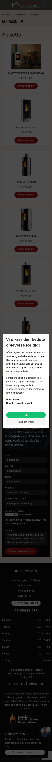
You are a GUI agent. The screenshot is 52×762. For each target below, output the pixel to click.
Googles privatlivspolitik (19, 403)
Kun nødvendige (26, 422)
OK (26, 415)
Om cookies (12, 399)
